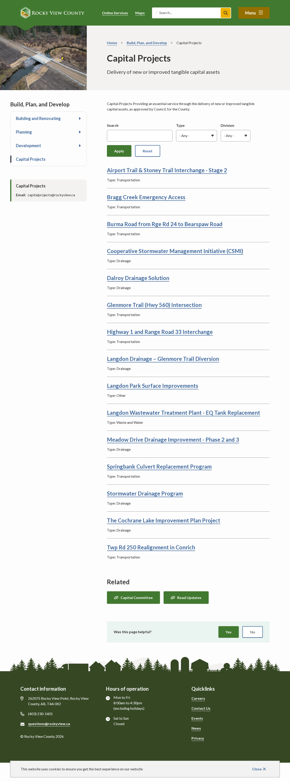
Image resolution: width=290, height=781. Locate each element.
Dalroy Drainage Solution (138, 278)
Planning (24, 131)
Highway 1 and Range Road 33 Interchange (160, 331)
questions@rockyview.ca (49, 723)
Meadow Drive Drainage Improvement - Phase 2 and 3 (173, 439)
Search (112, 125)
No (252, 632)
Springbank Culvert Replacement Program (159, 466)
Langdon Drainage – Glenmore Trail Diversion (163, 358)
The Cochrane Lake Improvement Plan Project (163, 520)
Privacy (197, 738)
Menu (250, 12)
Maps (140, 13)
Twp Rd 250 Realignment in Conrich (151, 547)
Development (28, 145)
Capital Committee (137, 597)
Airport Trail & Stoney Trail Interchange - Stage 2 (167, 170)
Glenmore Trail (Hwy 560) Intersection (154, 305)
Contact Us (200, 708)
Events (197, 718)
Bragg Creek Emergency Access (146, 197)
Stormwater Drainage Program (145, 493)
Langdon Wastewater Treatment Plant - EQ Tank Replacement (183, 412)
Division (227, 125)
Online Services (115, 13)
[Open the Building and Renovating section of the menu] (80, 118)
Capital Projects (31, 159)
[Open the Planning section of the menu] (80, 132)
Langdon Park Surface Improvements (152, 385)
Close (257, 769)
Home (112, 43)
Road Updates (189, 597)
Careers (198, 698)
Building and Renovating (38, 118)
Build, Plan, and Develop (147, 43)
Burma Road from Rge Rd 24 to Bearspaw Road (164, 224)
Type (180, 125)
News (196, 728)
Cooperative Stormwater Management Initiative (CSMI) (175, 251)
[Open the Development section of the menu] (80, 146)
